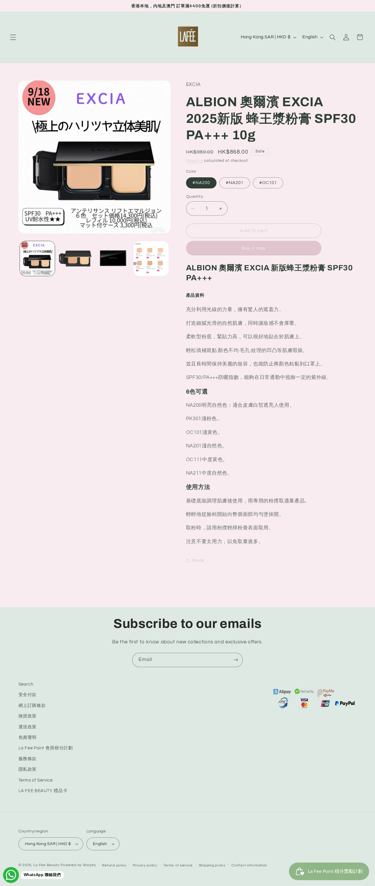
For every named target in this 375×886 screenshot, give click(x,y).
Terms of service (178, 865)
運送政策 (27, 727)
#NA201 (234, 183)
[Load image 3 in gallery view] (113, 258)
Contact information (249, 865)
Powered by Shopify (78, 865)
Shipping (194, 161)
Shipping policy (212, 865)
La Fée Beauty (46, 865)
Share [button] (198, 560)
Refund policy (114, 865)
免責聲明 (27, 737)
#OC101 (268, 183)
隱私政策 (27, 769)
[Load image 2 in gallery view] (75, 258)
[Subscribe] (236, 660)
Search (25, 684)
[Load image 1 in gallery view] (37, 258)
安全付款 (27, 695)
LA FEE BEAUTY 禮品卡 (43, 791)
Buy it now (254, 248)
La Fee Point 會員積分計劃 (45, 748)
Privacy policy (145, 865)
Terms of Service (35, 780)
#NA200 (201, 183)
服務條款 (27, 759)
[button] (13, 37)
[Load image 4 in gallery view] (151, 258)
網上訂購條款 (32, 705)
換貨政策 (27, 716)
